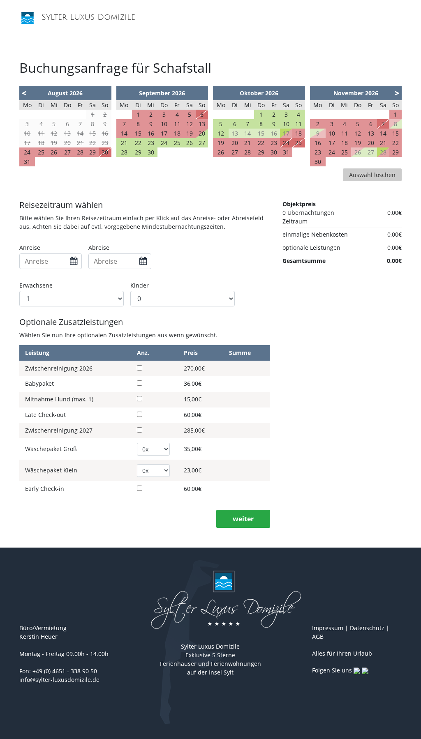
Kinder (139, 285)
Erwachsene (36, 285)
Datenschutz (367, 628)
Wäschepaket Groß (51, 449)
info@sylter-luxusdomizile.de (59, 680)
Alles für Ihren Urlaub (342, 653)
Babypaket (39, 383)
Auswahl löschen (372, 175)
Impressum (327, 628)
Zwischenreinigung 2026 (59, 368)
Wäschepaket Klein (51, 470)
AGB (318, 636)
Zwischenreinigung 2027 (59, 430)
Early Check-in (44, 489)
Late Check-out (45, 415)
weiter (243, 518)
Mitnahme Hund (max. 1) (59, 399)
